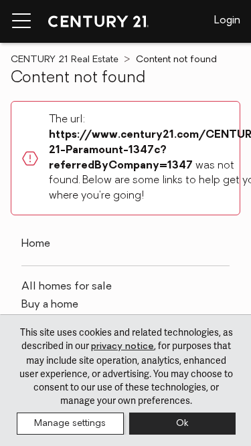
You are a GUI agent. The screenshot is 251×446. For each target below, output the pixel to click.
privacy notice (122, 347)
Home (35, 244)
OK (182, 424)
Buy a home (49, 305)
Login (227, 20)
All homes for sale (66, 287)
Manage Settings (70, 424)
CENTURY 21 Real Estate (64, 60)
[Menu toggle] (21, 21)
